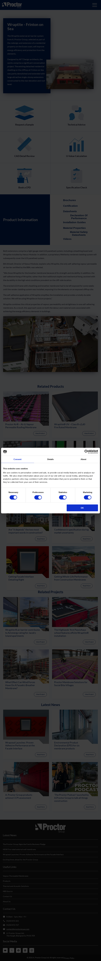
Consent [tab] (17, 459)
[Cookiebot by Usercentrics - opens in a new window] (86, 452)
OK (82, 508)
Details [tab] (50, 459)
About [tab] (83, 459)
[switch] (38, 497)
